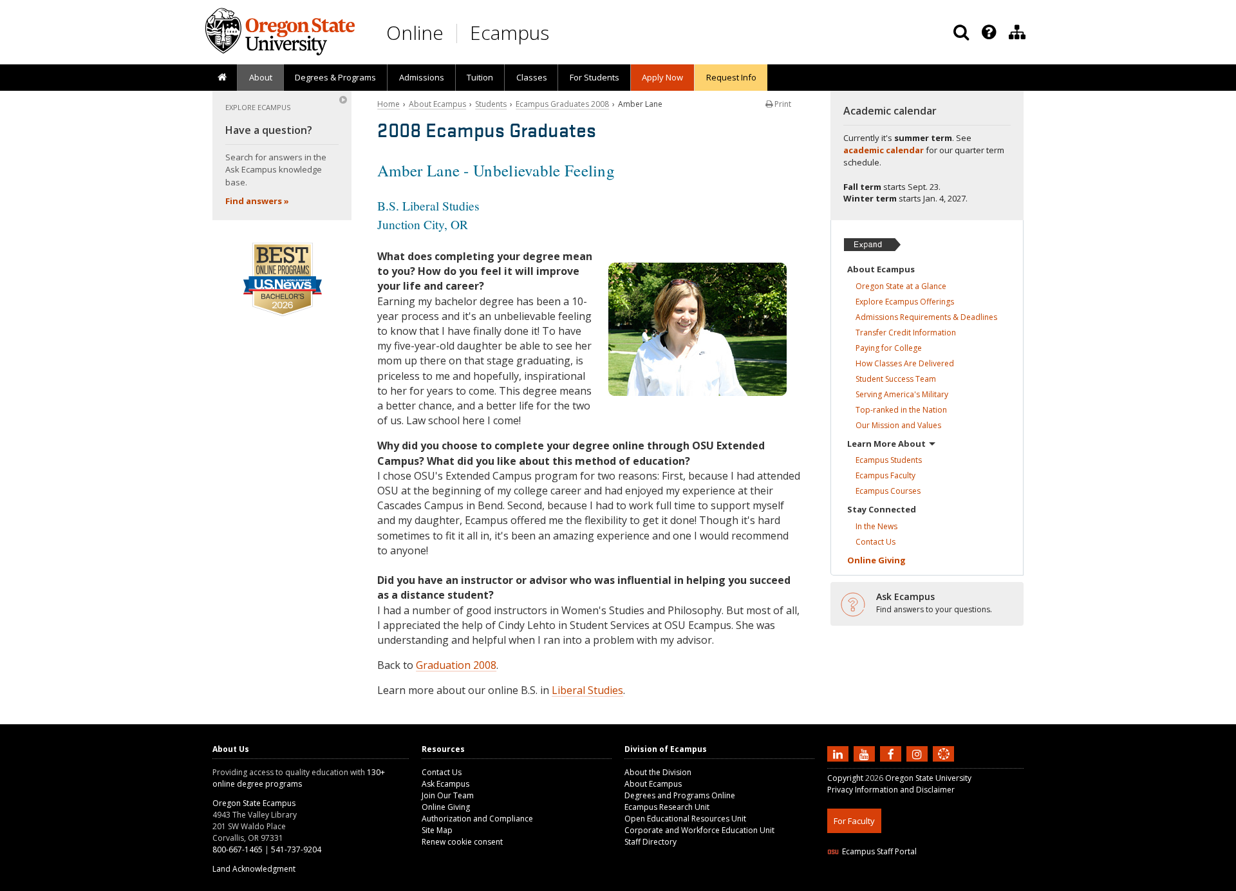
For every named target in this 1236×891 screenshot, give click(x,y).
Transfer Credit (906, 332)
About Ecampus (437, 103)
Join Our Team (448, 795)
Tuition (480, 77)
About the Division (657, 772)
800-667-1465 (237, 849)
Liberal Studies (587, 690)
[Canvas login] (943, 764)
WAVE (956, 882)
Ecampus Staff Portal (879, 851)
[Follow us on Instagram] (918, 753)
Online (415, 32)
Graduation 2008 (456, 665)
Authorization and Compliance (477, 818)
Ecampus (509, 32)
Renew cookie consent (462, 841)
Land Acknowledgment (253, 868)
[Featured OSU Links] (988, 32)
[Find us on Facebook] (892, 753)
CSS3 (928, 882)
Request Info (731, 77)
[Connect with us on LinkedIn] (839, 753)
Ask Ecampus (445, 783)
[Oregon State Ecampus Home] (459, 33)
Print (781, 103)
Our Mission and (898, 425)
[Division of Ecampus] (1017, 32)
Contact (875, 541)
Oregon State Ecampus (253, 803)
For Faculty (854, 821)
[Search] (961, 32)
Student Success (896, 378)
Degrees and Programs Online (679, 795)
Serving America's (902, 394)
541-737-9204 (296, 849)
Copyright (845, 778)
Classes (531, 77)
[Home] (222, 77)
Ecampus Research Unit (666, 807)
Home (388, 103)
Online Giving (446, 807)
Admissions (421, 77)
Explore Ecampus (905, 301)
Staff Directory (650, 841)
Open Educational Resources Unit (685, 818)
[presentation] (987, 32)
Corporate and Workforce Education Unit (699, 830)
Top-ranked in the (901, 409)
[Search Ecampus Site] (961, 32)
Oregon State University (928, 778)
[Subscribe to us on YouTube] (866, 753)
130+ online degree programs (298, 778)
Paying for (889, 347)
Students (491, 103)
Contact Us (442, 772)
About (260, 77)
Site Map (437, 830)
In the (876, 526)
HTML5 (899, 882)
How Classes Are (905, 363)
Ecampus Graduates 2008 (562, 103)
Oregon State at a (901, 286)
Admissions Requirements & (926, 317)
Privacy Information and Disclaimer (891, 789)
